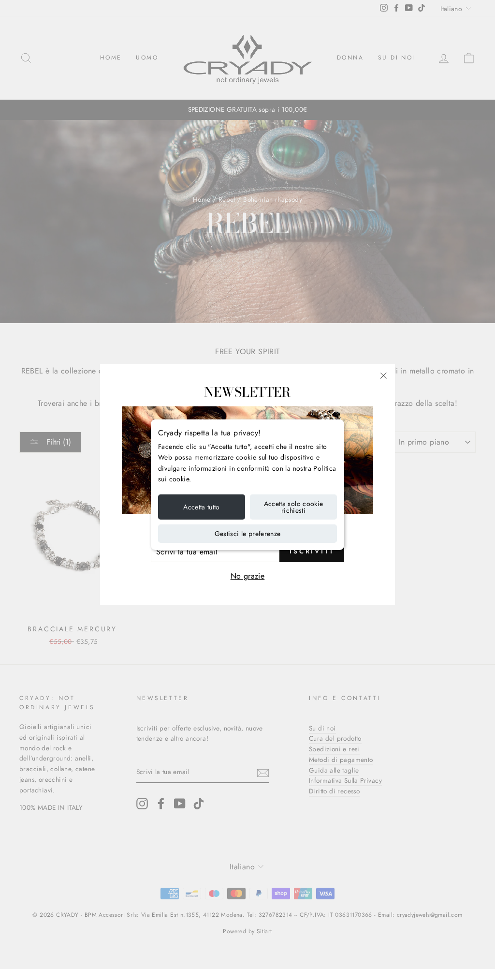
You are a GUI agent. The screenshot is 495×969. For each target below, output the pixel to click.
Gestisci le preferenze (248, 533)
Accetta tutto (201, 507)
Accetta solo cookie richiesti (293, 507)
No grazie (248, 575)
